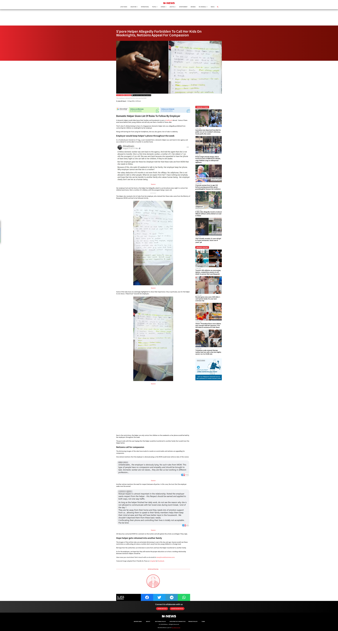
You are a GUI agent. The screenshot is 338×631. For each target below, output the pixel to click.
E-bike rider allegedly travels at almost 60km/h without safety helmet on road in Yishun (208, 214)
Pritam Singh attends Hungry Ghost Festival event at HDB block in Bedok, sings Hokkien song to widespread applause (208, 159)
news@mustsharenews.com (165, 557)
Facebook (161, 561)
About (148, 621)
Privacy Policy (192, 621)
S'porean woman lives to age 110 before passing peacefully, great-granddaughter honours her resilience (208, 187)
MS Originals (202, 7)
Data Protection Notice (177, 621)
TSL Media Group (176, 627)
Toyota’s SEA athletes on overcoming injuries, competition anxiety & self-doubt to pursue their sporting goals (208, 272)
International (145, 7)
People (154, 7)
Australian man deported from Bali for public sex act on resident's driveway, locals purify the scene (208, 132)
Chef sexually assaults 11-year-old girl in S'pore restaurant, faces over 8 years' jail (208, 240)
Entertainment (183, 7)
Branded (193, 7)
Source (153, 184)
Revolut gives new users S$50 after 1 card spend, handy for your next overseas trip (207, 299)
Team (203, 621)
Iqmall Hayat (122, 101)
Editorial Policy (160, 621)
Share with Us (162, 608)
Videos (213, 7)
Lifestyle (172, 7)
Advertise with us (177, 608)
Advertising (138, 621)
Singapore (133, 7)
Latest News (123, 7)
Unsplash (153, 561)
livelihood (169, 120)
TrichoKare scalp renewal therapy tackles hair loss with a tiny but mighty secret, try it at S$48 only (208, 352)
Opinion (163, 7)
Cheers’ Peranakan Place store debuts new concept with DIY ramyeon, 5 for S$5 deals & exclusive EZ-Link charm (208, 325)
